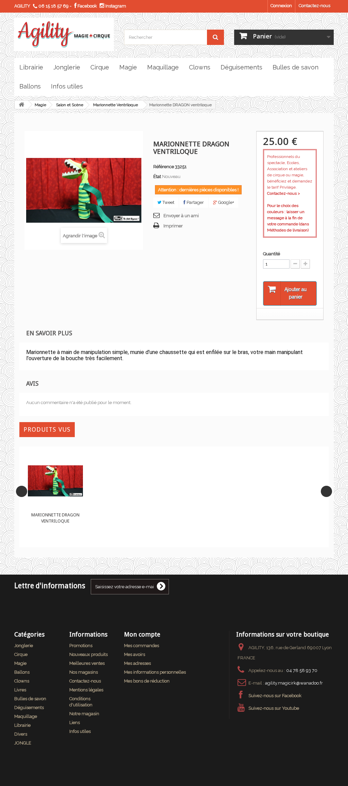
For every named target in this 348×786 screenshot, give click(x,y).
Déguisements (29, 707)
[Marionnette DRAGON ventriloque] (55, 481)
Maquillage (25, 716)
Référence (163, 166)
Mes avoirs (134, 654)
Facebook (86, 6)
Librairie (22, 725)
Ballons (22, 672)
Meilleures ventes (87, 663)
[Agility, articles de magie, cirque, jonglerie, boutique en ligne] (64, 34)
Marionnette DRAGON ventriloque (55, 518)
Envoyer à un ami (181, 215)
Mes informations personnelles (155, 672)
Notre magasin (84, 713)
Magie (40, 104)
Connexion (281, 5)
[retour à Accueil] (21, 104)
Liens (74, 722)
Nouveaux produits (88, 654)
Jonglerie (23, 645)
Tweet (167, 202)
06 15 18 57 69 (53, 6)
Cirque (21, 654)
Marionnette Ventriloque (115, 104)
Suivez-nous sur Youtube (273, 708)
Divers (20, 734)
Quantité (271, 253)
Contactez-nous (314, 5)
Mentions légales (86, 689)
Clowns (21, 681)
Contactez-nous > (283, 193)
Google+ (225, 202)
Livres (20, 689)
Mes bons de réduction (147, 681)
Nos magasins (83, 672)
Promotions (80, 645)
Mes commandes (141, 645)
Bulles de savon (30, 698)
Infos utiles (80, 731)
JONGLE (22, 742)
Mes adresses (137, 663)
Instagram (115, 6)
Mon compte (142, 634)
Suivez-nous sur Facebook (274, 695)
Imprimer (173, 225)
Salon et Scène (69, 104)
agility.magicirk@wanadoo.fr (294, 683)
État (157, 176)
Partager (195, 202)
